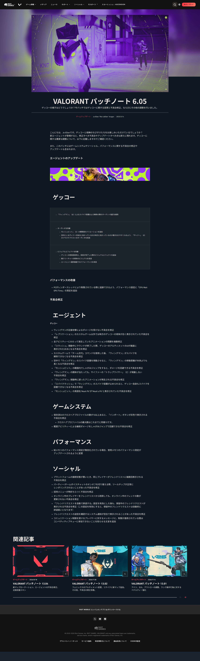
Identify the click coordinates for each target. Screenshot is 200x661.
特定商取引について (102, 641)
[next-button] (185, 597)
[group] (100, 568)
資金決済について (120, 641)
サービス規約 (86, 641)
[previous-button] (180, 597)
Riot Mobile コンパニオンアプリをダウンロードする (100, 610)
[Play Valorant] (20, 4)
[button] (83, 117)
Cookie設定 (135, 641)
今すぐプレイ (189, 4)
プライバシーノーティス (69, 641)
